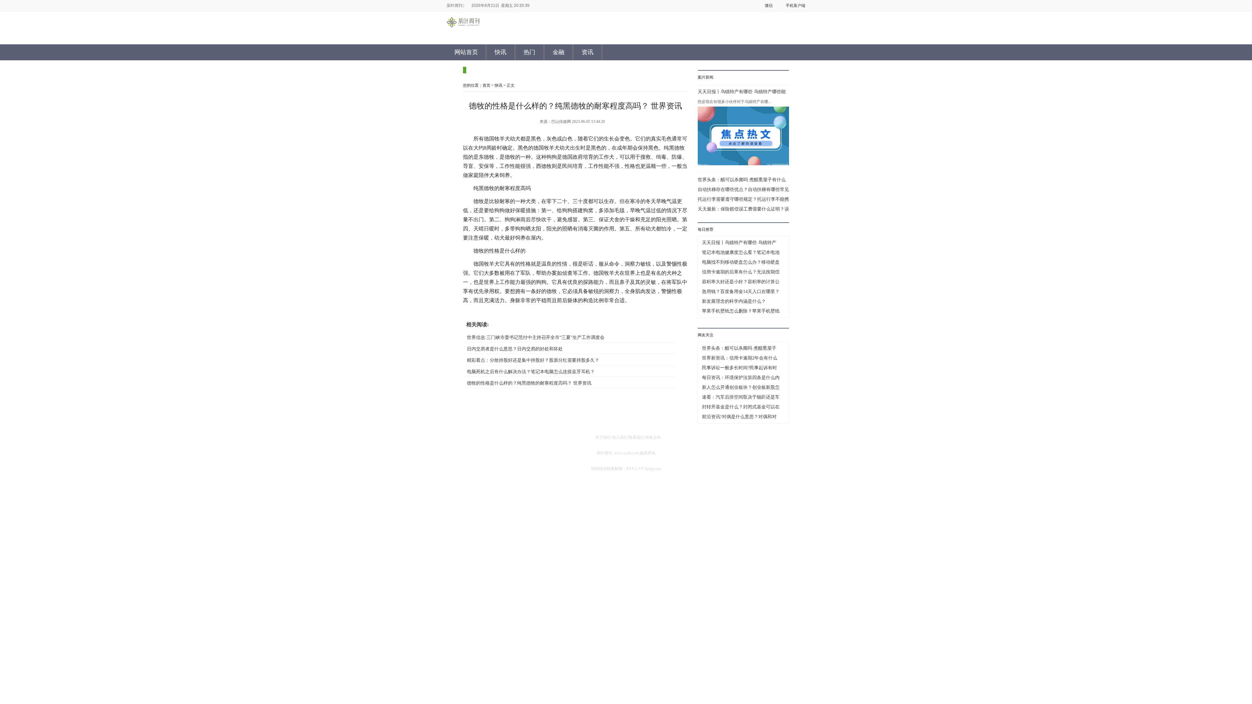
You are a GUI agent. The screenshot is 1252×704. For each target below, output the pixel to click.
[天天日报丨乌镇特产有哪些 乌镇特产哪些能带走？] (743, 136)
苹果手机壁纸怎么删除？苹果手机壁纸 (741, 311)
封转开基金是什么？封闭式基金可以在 (741, 406)
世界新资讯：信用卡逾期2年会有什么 (739, 358)
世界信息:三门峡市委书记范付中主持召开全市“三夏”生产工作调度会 (535, 337)
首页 (486, 85)
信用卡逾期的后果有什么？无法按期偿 (741, 272)
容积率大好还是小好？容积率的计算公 (741, 281)
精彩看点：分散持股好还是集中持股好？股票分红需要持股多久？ (533, 360)
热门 (529, 52)
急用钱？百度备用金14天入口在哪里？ (741, 291)
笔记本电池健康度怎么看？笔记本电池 (741, 252)
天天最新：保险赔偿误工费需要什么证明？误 (743, 209)
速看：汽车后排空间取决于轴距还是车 (741, 397)
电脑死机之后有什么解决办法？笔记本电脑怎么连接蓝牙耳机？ (531, 371)
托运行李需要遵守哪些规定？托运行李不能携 (743, 199)
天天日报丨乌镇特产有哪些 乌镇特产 (739, 242)
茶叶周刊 (454, 5)
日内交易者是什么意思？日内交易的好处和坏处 (515, 348)
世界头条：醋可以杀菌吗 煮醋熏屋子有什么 (742, 179)
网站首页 (466, 52)
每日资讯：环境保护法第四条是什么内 (741, 377)
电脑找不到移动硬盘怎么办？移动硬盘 (741, 262)
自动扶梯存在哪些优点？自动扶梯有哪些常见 (743, 189)
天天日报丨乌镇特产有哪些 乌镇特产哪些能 (742, 91)
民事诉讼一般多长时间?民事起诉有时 (739, 367)
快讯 (500, 52)
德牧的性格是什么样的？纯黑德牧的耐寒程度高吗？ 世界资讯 (529, 383)
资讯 (587, 52)
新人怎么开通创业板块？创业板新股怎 (741, 387)
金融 (558, 52)
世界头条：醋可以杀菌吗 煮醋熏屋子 (739, 348)
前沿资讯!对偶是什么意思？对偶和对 (739, 416)
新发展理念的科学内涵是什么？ (734, 301)
